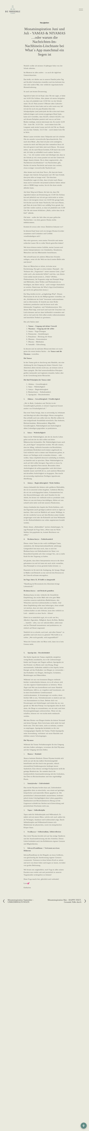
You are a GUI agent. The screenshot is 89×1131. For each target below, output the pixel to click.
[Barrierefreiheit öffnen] (84, 1126)
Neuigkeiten (44, 22)
